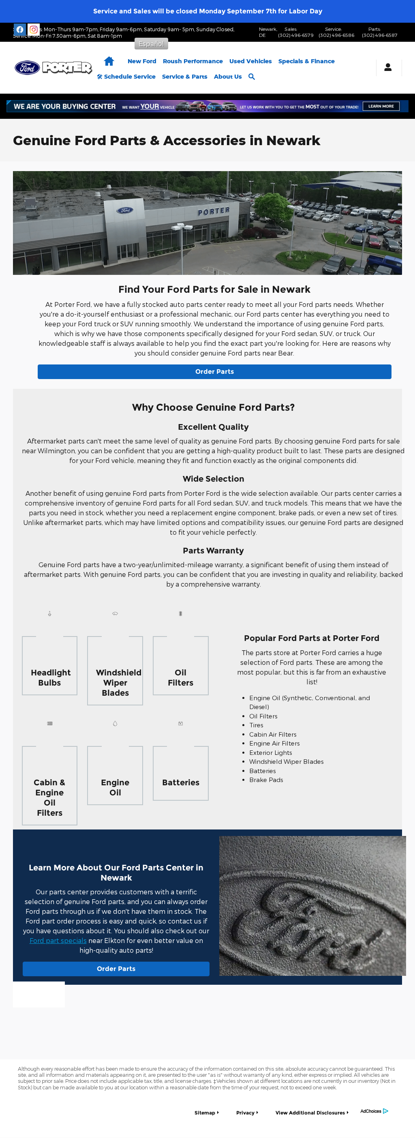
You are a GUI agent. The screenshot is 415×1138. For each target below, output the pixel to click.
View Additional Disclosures (310, 1113)
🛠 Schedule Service (126, 76)
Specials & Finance (306, 61)
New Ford (142, 61)
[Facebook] (20, 30)
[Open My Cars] (385, 68)
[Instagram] (34, 30)
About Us (228, 76)
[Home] (27, 67)
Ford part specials (58, 940)
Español (151, 43)
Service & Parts (185, 76)
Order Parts (214, 371)
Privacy (245, 1113)
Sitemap (205, 1113)
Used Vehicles (250, 61)
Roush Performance (193, 61)
